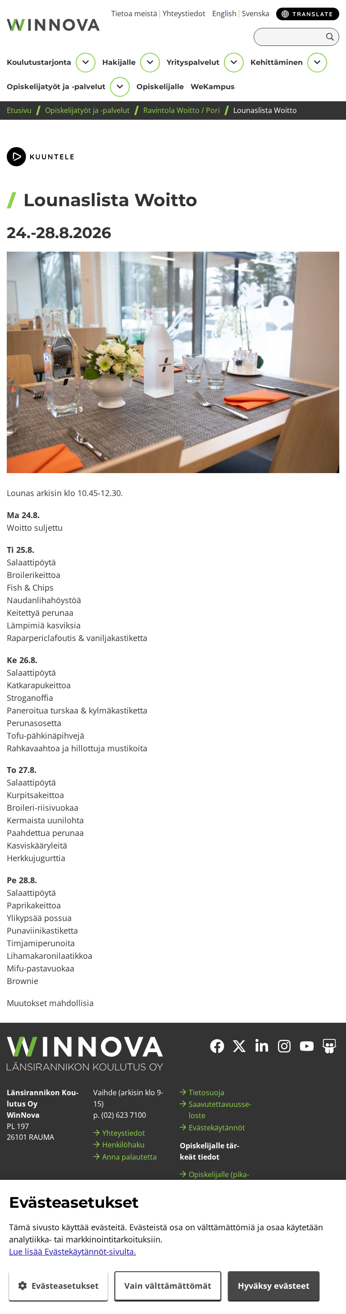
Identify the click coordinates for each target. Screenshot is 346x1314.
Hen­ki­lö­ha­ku (123, 1145)
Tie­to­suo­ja (206, 1092)
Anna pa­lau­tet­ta (129, 1157)
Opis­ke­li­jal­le (160, 86)
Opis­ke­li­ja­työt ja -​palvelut (56, 86)
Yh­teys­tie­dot (184, 13)
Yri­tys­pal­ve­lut (193, 62)
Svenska (255, 13)
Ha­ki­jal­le (119, 62)
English (224, 13)
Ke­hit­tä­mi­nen (276, 62)
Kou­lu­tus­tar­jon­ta (39, 62)
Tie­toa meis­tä (134, 13)
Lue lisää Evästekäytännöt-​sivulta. (72, 1251)
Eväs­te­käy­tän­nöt (217, 1128)
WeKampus (213, 86)
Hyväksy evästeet (274, 1285)
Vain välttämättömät (167, 1285)
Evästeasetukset (65, 1285)
